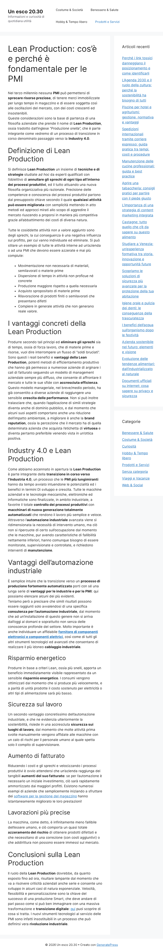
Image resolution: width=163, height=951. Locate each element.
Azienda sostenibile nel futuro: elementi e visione (137, 347)
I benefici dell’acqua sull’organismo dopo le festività (138, 330)
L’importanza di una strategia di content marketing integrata (137, 210)
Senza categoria (135, 472)
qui (73, 909)
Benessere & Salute (104, 10)
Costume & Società (69, 10)
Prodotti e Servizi (107, 22)
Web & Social (132, 485)
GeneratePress (107, 945)
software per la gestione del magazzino (45, 796)
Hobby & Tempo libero (71, 22)
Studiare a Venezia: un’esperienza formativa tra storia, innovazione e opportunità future (137, 254)
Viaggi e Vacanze (136, 478)
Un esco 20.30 (25, 12)
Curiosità (129, 446)
